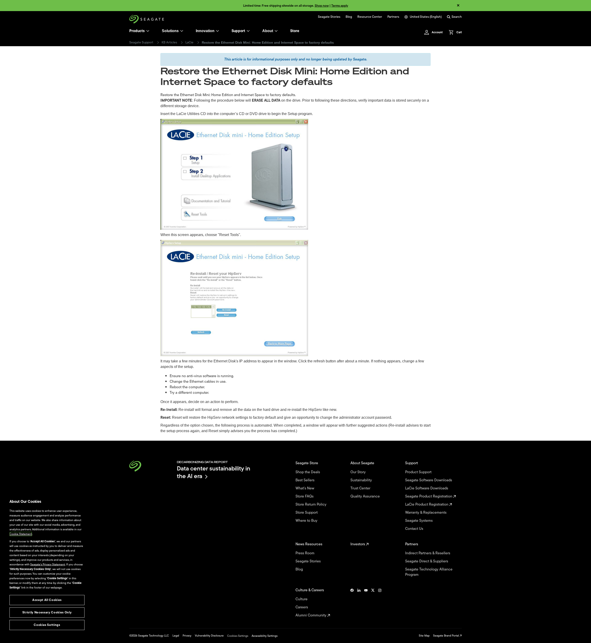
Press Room (305, 553)
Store (294, 31)
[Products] (148, 30)
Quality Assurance (365, 496)
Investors (358, 544)
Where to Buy (307, 520)
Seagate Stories (329, 17)
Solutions (170, 31)
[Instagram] (379, 603)
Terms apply (339, 5)
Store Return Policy (311, 504)
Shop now (322, 5)
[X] (372, 603)
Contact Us (414, 528)
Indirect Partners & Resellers (428, 553)
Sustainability (361, 480)
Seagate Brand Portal (446, 635)
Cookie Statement (20, 534)
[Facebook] (352, 603)
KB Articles (169, 42)
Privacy (187, 635)
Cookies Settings (237, 635)
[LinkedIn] (359, 603)
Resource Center (369, 17)
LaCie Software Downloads (427, 488)
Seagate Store (307, 463)
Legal (175, 635)
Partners (393, 17)
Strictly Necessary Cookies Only (47, 612)
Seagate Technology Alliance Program (428, 572)
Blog (349, 17)
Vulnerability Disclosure (209, 635)
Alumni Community (311, 615)
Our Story (358, 472)
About (267, 31)
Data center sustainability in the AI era (213, 472)
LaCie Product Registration (427, 504)
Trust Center (360, 488)
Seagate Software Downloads (429, 480)
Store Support (307, 512)
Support (238, 31)
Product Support (418, 472)
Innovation (205, 31)
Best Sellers (305, 480)
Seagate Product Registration (429, 496)
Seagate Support (141, 42)
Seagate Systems (419, 520)
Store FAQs (305, 496)
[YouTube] (366, 603)
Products (137, 31)
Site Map (424, 635)
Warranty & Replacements (426, 512)
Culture (302, 599)
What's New (305, 488)
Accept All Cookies (47, 600)
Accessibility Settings (264, 636)
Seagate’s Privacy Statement (47, 564)
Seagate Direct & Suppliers (427, 561)
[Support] (248, 30)
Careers (302, 607)
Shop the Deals (309, 472)
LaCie (189, 42)
